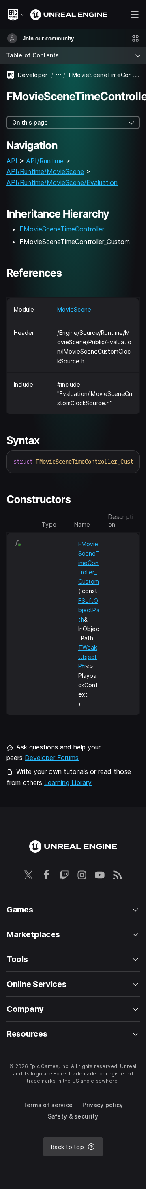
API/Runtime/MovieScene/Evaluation (62, 182)
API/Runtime (45, 161)
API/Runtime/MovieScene (45, 171)
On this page (30, 122)
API (11, 161)
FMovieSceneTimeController (61, 229)
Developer (33, 74)
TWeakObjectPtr (87, 657)
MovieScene (74, 309)
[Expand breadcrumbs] (58, 75)
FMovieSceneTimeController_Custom (88, 563)
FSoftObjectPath (88, 610)
